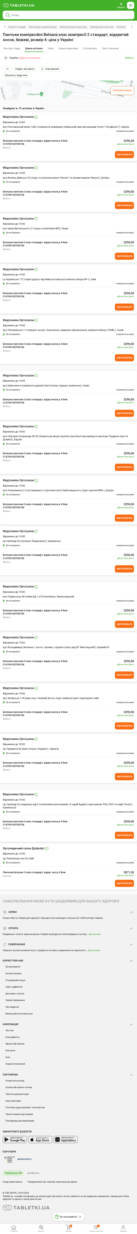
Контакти (10, 1050)
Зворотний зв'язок (15, 1044)
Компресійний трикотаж (73, 27)
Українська (11, 1173)
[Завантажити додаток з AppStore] (40, 1139)
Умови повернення (15, 1000)
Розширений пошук (15, 980)
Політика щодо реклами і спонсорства (25, 1107)
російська (33, 1173)
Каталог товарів (17, 27)
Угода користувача (12, 1182)
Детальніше (95, 934)
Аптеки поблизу (14, 973)
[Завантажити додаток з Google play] (15, 1139)
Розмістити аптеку (15, 1081)
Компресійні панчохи (101, 27)
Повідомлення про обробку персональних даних (52, 1182)
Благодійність (13, 1037)
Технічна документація (17, 1094)
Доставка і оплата (15, 993)
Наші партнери (13, 1101)
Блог (8, 1057)
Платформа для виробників (20, 1121)
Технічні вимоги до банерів (19, 1114)
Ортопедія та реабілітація (42, 27)
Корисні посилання (15, 1064)
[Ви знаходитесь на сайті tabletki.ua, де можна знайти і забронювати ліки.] (19, 5)
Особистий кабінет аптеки (19, 1087)
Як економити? (13, 967)
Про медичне (12, 1007)
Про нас (10, 1030)
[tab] (33, 48)
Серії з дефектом (14, 987)
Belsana (121, 27)
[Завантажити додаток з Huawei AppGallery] (66, 1139)
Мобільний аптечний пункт (19, 1013)
